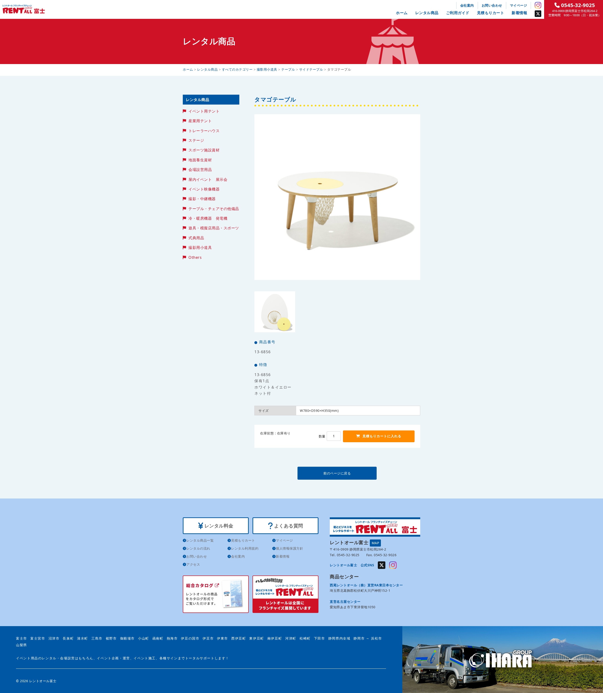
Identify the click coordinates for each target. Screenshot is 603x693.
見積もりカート (490, 12)
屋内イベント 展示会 (207, 179)
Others (195, 257)
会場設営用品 (200, 169)
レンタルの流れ (198, 548)
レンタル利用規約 (244, 548)
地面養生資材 (200, 159)
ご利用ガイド (457, 12)
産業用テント (200, 120)
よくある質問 (288, 526)
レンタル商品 (427, 12)
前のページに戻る (337, 473)
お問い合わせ (492, 5)
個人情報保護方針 (289, 548)
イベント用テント (204, 111)
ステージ (196, 140)
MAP (375, 543)
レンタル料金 (218, 526)
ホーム (402, 12)
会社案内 (467, 5)
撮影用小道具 (200, 247)
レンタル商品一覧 (200, 540)
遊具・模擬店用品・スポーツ (213, 228)
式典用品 (196, 237)
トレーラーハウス (204, 130)
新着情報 (519, 12)
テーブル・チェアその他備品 (213, 208)
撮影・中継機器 (202, 198)
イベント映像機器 (204, 189)
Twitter (538, 13)
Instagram (538, 5)
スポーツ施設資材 (204, 150)
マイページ (518, 5)
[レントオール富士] (502, 659)
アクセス (193, 564)
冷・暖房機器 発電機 (207, 218)
